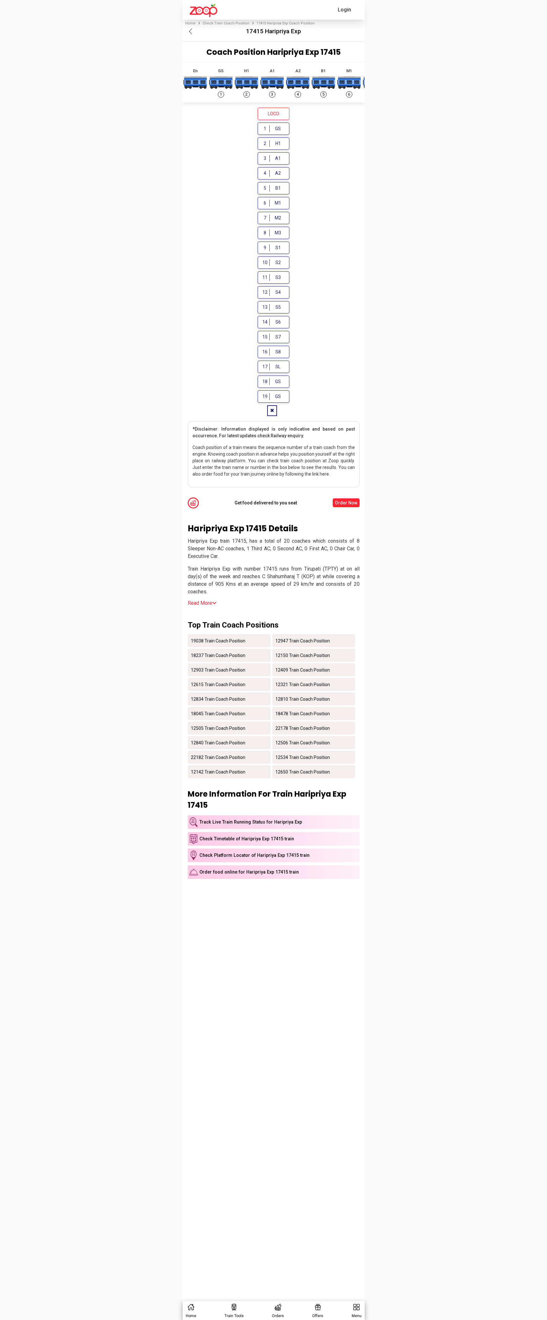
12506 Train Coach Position (302, 742)
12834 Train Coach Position (218, 698)
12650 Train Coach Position (302, 771)
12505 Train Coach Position (218, 727)
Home (190, 23)
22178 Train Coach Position (302, 727)
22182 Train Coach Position (218, 757)
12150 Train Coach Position (302, 655)
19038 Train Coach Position (218, 640)
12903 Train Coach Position (218, 669)
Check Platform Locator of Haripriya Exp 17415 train (254, 855)
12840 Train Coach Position (218, 742)
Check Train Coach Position (226, 23)
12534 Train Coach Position (302, 757)
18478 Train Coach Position (302, 713)
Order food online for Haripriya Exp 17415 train (249, 872)
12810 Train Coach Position (302, 698)
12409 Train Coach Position (302, 669)
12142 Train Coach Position (218, 771)
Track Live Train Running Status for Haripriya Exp (250, 822)
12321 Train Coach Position (302, 684)
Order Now (346, 502)
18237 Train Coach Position (218, 655)
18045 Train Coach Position (218, 713)
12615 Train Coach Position (218, 684)
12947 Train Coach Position (302, 640)
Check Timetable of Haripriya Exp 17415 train (246, 839)
